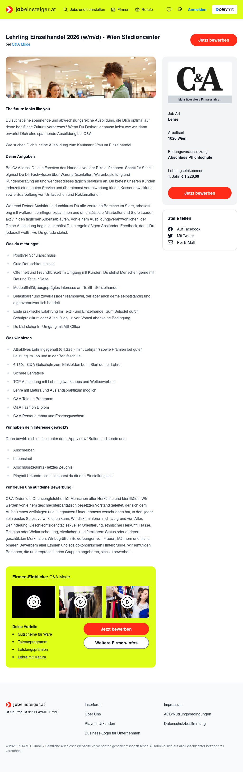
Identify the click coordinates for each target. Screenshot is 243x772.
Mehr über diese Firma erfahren (199, 99)
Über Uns (93, 714)
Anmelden (197, 9)
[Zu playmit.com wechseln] (224, 9)
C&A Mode (21, 44)
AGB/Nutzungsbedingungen (187, 714)
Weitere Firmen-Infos (116, 643)
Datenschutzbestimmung (185, 723)
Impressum (173, 704)
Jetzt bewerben (213, 40)
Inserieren (93, 704)
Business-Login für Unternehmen (112, 733)
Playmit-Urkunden (100, 723)
